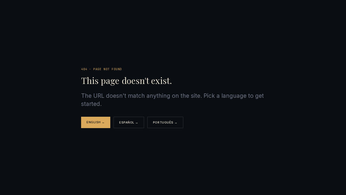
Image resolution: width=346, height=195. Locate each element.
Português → (165, 122)
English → (95, 122)
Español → (128, 122)
